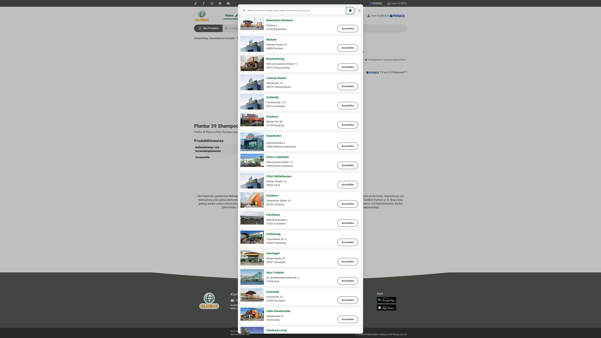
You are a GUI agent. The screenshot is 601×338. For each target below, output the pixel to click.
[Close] (359, 11)
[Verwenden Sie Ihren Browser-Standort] (350, 10)
